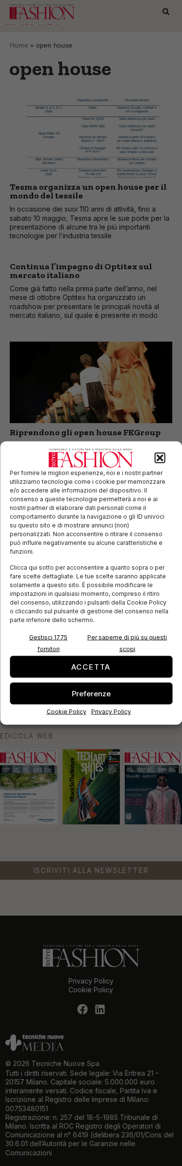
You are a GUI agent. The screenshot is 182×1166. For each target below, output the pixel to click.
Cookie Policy (66, 711)
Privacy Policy (111, 711)
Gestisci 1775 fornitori (48, 643)
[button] (160, 458)
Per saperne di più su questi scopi (127, 643)
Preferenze (91, 693)
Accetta (91, 666)
